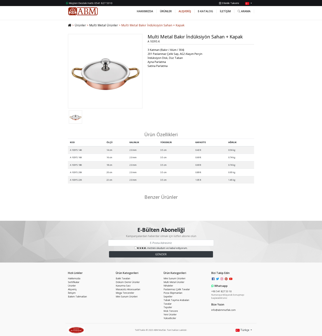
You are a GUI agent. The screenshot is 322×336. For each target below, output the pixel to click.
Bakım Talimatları (77, 296)
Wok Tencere (171, 311)
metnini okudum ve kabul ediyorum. (162, 248)
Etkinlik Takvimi (230, 3)
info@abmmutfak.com (223, 310)
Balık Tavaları (123, 278)
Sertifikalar (73, 282)
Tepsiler (168, 307)
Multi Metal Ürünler (103, 25)
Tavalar (168, 303)
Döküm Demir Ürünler (128, 282)
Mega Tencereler (125, 292)
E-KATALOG (205, 11)
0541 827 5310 (90, 3)
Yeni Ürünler (170, 314)
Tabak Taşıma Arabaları (176, 300)
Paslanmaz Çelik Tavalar (177, 289)
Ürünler (80, 25)
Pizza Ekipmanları (173, 292)
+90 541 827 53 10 (221, 291)
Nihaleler (168, 285)
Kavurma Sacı (123, 285)
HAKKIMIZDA (145, 11)
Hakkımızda (74, 278)
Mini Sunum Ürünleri (127, 296)
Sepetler (168, 296)
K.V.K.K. (142, 248)
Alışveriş (72, 289)
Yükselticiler (170, 318)
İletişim (72, 292)
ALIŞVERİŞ (185, 11)
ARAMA (245, 11)
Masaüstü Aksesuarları (128, 289)
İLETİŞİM (225, 11)
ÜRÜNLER (166, 11)
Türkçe (245, 330)
